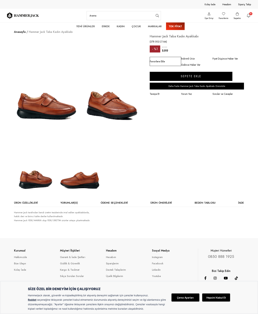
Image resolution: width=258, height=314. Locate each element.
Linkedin (156, 270)
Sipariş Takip (244, 4)
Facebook (157, 263)
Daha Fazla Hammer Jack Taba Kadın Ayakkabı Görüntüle (196, 86)
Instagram (157, 257)
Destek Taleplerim (116, 270)
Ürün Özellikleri (26, 203)
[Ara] (157, 15)
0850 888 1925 (221, 256)
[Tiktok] (236, 278)
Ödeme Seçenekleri (114, 203)
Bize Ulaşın (20, 263)
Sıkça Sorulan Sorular (72, 276)
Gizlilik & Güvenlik (70, 263)
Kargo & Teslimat (69, 270)
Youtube (156, 276)
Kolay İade (210, 4)
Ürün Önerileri (161, 203)
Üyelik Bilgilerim (114, 276)
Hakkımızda (20, 257)
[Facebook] (205, 278)
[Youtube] (226, 278)
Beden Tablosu (205, 203)
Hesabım (226, 4)
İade (241, 203)
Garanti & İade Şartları (72, 257)
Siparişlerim (112, 263)
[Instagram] (215, 278)
